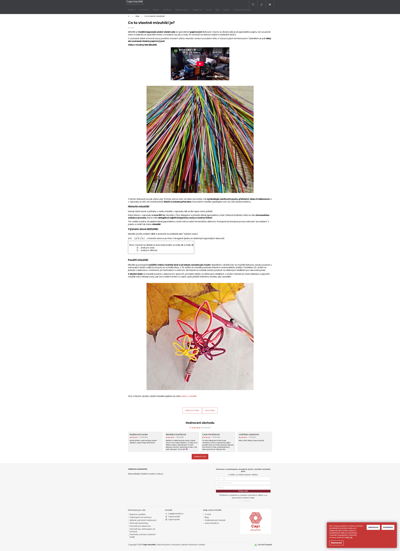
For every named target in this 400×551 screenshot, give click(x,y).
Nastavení (336, 542)
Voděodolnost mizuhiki (215, 520)
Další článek (210, 410)
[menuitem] (131, 10)
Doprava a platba (138, 514)
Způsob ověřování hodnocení (143, 520)
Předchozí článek (192, 410)
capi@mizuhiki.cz (175, 513)
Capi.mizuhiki (174, 516)
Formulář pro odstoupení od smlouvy (142, 530)
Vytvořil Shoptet (265, 544)
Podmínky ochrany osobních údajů (143, 535)
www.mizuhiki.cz (212, 523)
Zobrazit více (200, 456)
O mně (208, 514)
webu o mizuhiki (188, 396)
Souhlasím (388, 527)
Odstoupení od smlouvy (141, 517)
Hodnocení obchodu (200, 423)
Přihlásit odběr (243, 491)
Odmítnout (373, 527)
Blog (207, 517)
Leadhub (246, 501)
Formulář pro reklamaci (140, 526)
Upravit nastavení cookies (193, 544)
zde (350, 537)
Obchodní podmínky (139, 523)
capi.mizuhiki (174, 519)
